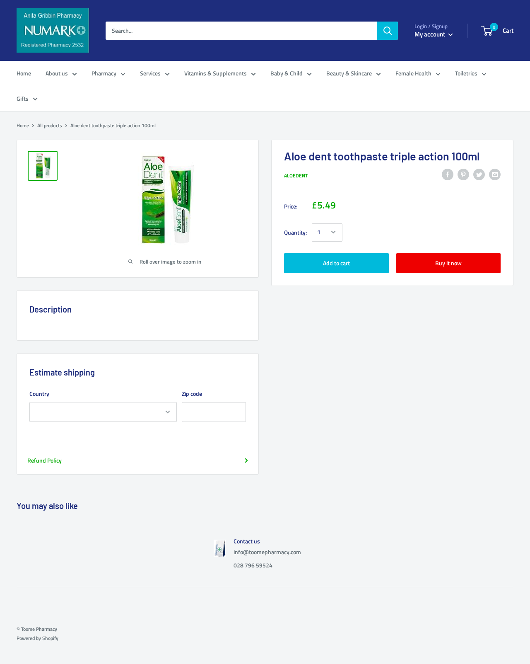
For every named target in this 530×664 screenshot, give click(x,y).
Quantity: (295, 232)
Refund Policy (44, 460)
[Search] (387, 31)
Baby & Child (286, 73)
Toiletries (466, 73)
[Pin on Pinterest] (463, 175)
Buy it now (448, 262)
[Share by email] (495, 175)
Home (24, 73)
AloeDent (296, 175)
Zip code (192, 393)
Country (39, 393)
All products (49, 125)
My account (430, 34)
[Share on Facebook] (447, 175)
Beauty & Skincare (349, 73)
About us (57, 73)
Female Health (413, 73)
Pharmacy (104, 73)
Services (150, 73)
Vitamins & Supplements (215, 73)
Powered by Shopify (37, 638)
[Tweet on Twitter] (479, 175)
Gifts (23, 98)
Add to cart (336, 262)
